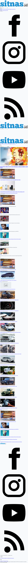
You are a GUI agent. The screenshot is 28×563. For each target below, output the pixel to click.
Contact (3, 10)
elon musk (4, 193)
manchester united (8, 193)
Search (8, 146)
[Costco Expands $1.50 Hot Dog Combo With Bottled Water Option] (8, 420)
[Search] (7, 7)
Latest (1, 409)
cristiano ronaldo (12, 193)
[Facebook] (14, 38)
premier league (15, 193)
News (1, 213)
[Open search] (0, 144)
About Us (1, 10)
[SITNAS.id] (14, 6)
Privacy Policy (6, 10)
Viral (0, 205)
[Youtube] (14, 93)
